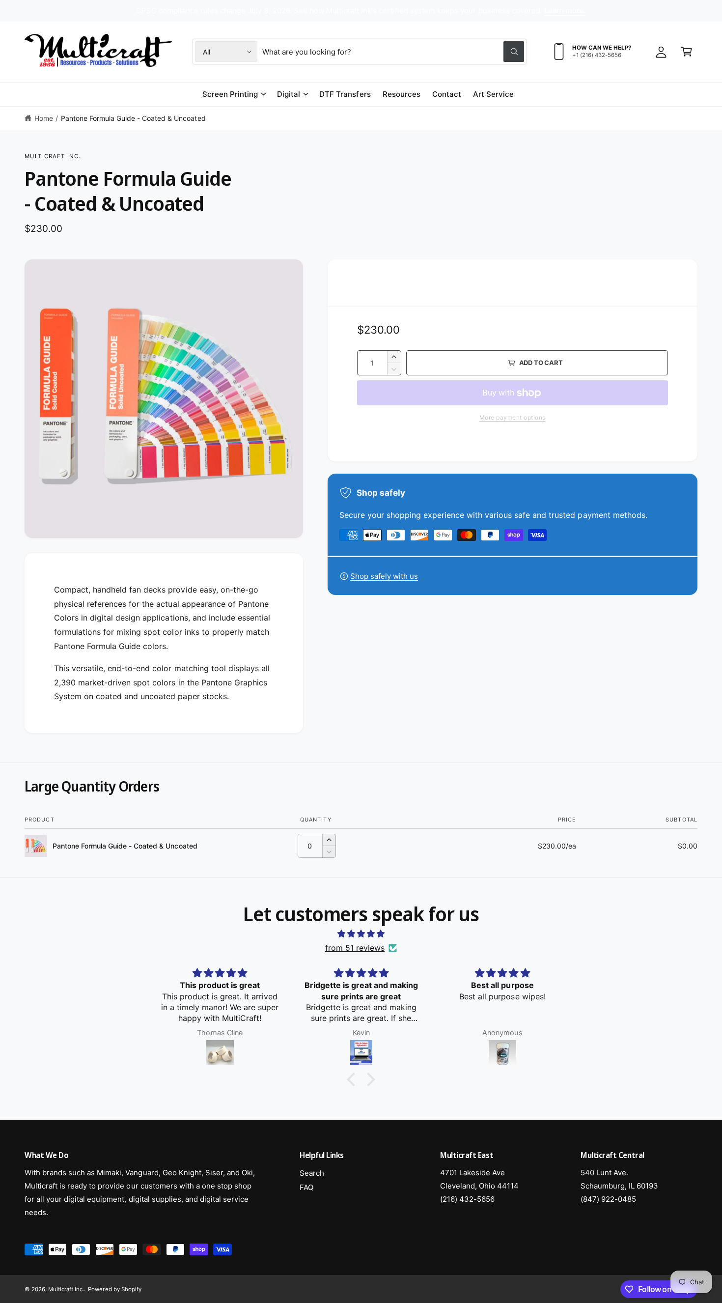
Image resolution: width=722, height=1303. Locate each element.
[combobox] (393, 51)
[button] (686, 51)
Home (43, 118)
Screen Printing (230, 94)
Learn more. (565, 10)
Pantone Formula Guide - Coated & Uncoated (133, 118)
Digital (288, 94)
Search (312, 1173)
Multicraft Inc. (53, 156)
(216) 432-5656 (467, 1199)
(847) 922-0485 (608, 1199)
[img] (361, 934)
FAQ (306, 1187)
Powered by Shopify (114, 1289)
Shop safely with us (384, 576)
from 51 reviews (355, 948)
